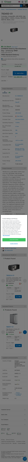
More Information (6, 235)
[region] (14, 231)
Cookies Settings (14, 243)
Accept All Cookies (14, 239)
